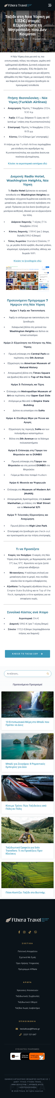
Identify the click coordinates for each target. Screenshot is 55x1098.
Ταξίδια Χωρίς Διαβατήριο (27, 1008)
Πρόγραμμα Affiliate (27, 969)
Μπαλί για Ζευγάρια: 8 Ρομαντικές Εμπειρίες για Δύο (25, 765)
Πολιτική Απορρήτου (27, 951)
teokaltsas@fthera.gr (30, 1029)
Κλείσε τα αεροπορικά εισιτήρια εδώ (27, 163)
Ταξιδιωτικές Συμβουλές (27, 996)
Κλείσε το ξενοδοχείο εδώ (27, 261)
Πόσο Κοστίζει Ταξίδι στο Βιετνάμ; (25, 892)
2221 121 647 (29, 1034)
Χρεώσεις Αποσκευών (27, 990)
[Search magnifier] (47, 674)
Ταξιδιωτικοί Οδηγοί (27, 1002)
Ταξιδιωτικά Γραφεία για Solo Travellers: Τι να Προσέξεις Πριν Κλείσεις (24, 850)
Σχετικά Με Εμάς (27, 957)
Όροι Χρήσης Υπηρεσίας (27, 963)
